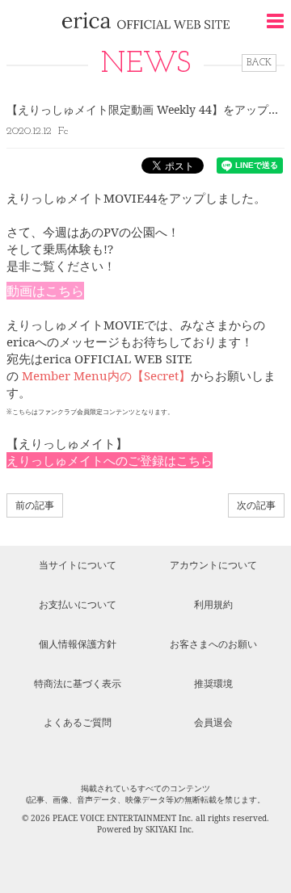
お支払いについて (77, 604)
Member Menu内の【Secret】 (106, 375)
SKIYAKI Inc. (170, 829)
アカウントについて (213, 565)
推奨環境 (213, 683)
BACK (259, 63)
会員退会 (213, 722)
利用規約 (213, 604)
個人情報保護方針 (77, 644)
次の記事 (256, 505)
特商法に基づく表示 (77, 683)
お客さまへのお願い (213, 644)
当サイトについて (77, 565)
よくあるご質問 (78, 722)
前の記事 (34, 505)
